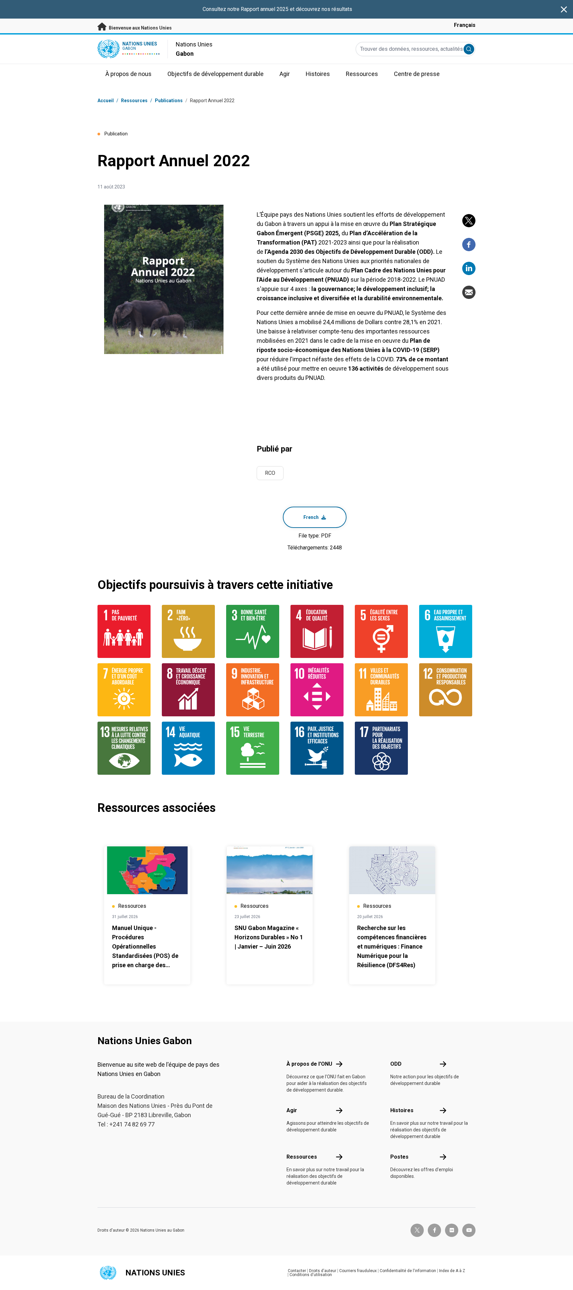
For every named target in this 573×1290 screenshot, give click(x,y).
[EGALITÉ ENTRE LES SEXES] (383, 631)
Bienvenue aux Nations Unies (140, 28)
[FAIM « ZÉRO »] (190, 631)
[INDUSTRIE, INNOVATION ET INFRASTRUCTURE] (254, 689)
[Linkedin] (469, 268)
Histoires (402, 1110)
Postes (399, 1157)
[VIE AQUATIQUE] (190, 748)
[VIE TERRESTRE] (254, 748)
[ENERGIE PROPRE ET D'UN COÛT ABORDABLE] (125, 689)
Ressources (301, 1157)
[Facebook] (469, 244)
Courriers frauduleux (358, 1270)
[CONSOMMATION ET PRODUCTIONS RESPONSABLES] (447, 689)
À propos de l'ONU (309, 1064)
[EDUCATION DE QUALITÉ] (318, 631)
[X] (469, 220)
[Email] (469, 292)
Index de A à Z (452, 1270)
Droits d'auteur (322, 1270)
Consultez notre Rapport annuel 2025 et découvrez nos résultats (277, 9)
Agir (291, 1110)
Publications (169, 100)
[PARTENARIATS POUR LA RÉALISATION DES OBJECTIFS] (383, 748)
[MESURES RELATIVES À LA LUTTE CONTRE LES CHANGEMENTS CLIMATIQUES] (125, 748)
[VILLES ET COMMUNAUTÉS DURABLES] (383, 689)
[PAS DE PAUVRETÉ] (125, 631)
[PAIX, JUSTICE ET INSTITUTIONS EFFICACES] (318, 748)
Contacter (297, 1270)
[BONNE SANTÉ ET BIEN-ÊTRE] (254, 631)
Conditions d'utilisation (310, 1274)
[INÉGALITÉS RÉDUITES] (318, 689)
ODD (396, 1064)
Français (465, 25)
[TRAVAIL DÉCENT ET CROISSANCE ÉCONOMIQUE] (190, 689)
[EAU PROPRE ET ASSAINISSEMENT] (447, 631)
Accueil (105, 100)
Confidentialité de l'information (408, 1270)
